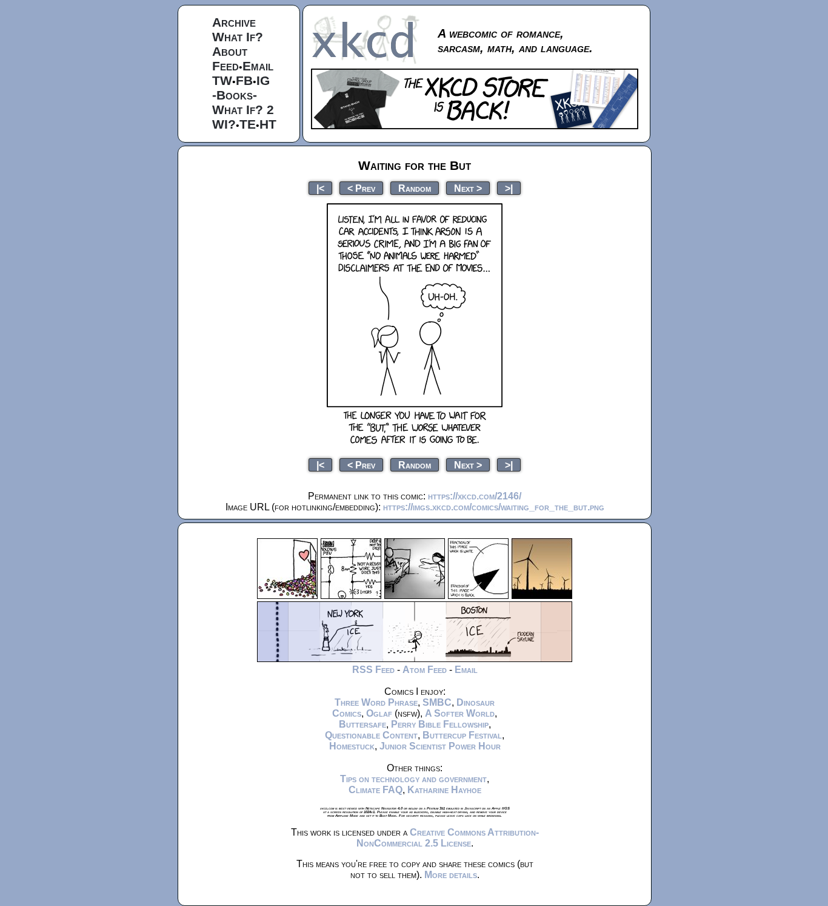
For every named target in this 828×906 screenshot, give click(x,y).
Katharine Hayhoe (444, 790)
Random (414, 188)
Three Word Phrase (376, 702)
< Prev (361, 188)
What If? (237, 37)
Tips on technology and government (413, 779)
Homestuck (352, 746)
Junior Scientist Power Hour (440, 746)
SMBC (437, 702)
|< (320, 188)
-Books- (234, 95)
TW (222, 80)
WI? (224, 124)
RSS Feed (373, 669)
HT (267, 124)
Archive (234, 22)
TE (247, 124)
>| (509, 188)
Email (257, 66)
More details (450, 875)
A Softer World (460, 713)
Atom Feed (424, 669)
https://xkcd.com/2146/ (474, 496)
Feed (225, 66)
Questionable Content (371, 735)
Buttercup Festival (462, 735)
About (229, 51)
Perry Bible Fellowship (440, 724)
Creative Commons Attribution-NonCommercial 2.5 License (447, 837)
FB (244, 80)
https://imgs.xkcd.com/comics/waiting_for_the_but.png (493, 507)
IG (263, 80)
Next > (468, 188)
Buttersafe (362, 724)
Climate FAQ (375, 790)
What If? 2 (243, 110)
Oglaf (379, 713)
